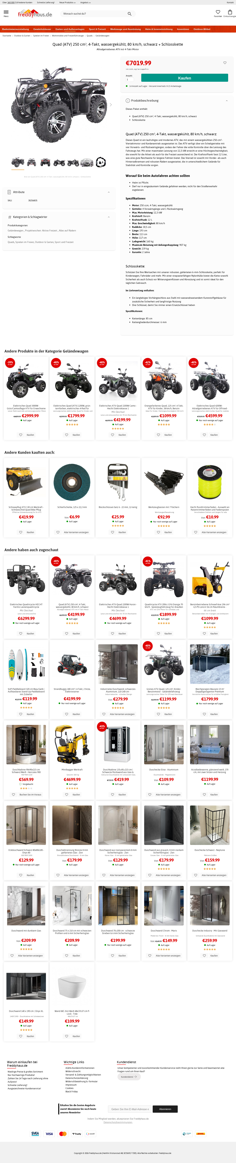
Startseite (7, 35)
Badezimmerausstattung (15, 29)
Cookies (70, 1088)
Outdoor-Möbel (202, 29)
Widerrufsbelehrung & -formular (82, 1081)
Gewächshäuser (42, 29)
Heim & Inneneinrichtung (159, 29)
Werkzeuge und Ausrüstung (125, 29)
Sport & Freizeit (97, 29)
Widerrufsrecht (73, 1071)
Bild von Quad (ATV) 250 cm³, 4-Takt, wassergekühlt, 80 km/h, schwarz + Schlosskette (57, 177)
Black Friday (72, 1091)
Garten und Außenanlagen (70, 29)
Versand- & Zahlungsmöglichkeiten (83, 1074)
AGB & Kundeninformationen (80, 1068)
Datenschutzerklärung (77, 1078)
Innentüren (183, 29)
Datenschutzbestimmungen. (118, 1122)
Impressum (71, 1084)
